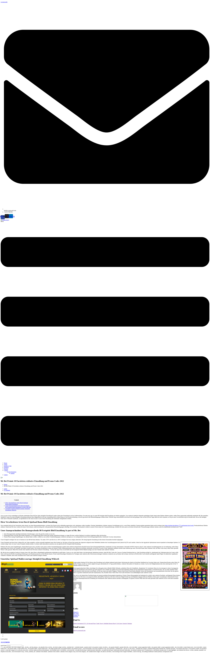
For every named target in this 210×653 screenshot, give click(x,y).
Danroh (12, 473)
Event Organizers (11, 472)
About (5, 464)
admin (5, 489)
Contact (6, 470)
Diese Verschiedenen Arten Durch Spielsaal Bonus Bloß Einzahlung (16, 503)
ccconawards (4, 2)
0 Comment (7, 490)
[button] (105, 341)
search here (3, 645)
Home (5, 463)
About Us (75, 612)
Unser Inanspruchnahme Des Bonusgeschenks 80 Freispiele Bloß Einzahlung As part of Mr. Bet (18, 506)
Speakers (6, 467)
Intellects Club (7, 466)
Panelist (6, 469)
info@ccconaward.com (79, 630)
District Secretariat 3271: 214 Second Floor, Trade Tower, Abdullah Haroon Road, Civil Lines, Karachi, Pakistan (102, 623)
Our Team (76, 613)
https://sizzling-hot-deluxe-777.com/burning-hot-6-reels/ (179, 525)
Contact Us (76, 615)
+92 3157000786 (5, 642)
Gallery (6, 474)
